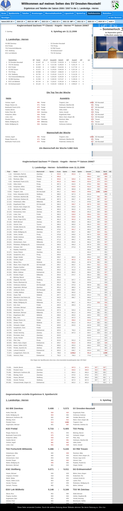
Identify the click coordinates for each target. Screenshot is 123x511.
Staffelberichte (94, 13)
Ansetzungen (37, 13)
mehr (111, 21)
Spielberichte (14, 13)
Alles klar (102, 507)
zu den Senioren (115, 17)
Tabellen (25, 13)
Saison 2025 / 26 (7, 21)
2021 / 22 (80, 21)
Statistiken (107, 13)
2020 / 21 (91, 21)
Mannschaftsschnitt (53, 13)
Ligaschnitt (69, 13)
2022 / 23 (55, 21)
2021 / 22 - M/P (68, 21)
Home (3, 13)
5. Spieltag (8, 31)
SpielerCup (80, 13)
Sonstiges (5, 17)
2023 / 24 (45, 21)
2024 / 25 (20, 21)
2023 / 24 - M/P (33, 21)
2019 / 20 (101, 21)
